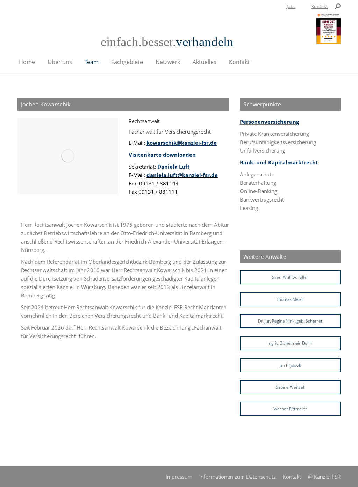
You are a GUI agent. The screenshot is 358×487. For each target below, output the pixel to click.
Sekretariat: (159, 166)
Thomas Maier (290, 299)
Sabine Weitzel (290, 387)
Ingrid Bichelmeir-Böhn (290, 343)
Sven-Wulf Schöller (290, 277)
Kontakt (319, 6)
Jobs (291, 6)
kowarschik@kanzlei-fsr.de (181, 142)
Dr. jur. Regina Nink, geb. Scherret (290, 321)
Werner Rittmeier (290, 409)
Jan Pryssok (290, 365)
